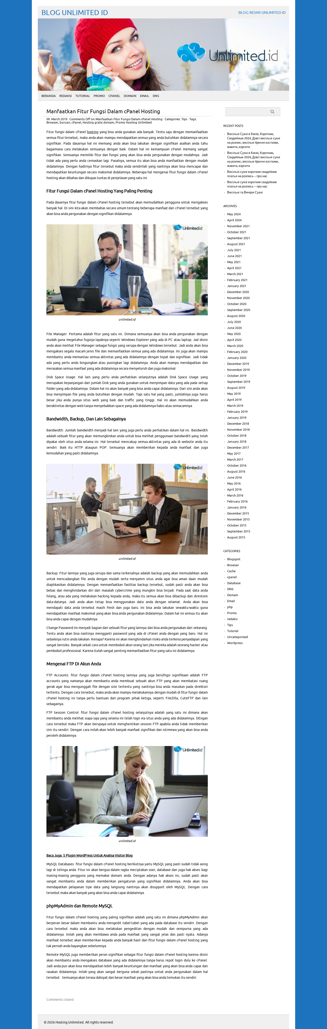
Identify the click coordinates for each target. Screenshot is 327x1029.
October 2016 (236, 465)
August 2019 (236, 388)
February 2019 (237, 411)
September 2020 (238, 310)
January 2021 (236, 286)
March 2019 (235, 405)
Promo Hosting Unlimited (134, 122)
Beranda (48, 96)
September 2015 (238, 531)
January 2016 (236, 507)
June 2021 (234, 256)
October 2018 (236, 435)
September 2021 (238, 238)
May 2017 (234, 453)
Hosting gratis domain (98, 122)
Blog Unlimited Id (74, 13)
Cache (231, 571)
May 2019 (234, 394)
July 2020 (234, 322)
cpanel (232, 577)
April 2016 (234, 489)
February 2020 (237, 352)
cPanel (76, 122)
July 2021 (234, 250)
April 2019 (234, 399)
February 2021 (237, 280)
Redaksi (65, 96)
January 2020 (236, 358)
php (230, 607)
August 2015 (236, 537)
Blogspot (233, 559)
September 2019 (238, 382)
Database (234, 583)
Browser (52, 122)
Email (144, 96)
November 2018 (238, 429)
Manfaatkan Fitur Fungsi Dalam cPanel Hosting (103, 111)
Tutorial (82, 96)
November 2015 (238, 519)
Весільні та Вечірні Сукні (245, 192)
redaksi (232, 619)
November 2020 (238, 298)
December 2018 (238, 423)
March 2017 (235, 459)
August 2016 (236, 471)
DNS (156, 96)
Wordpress (235, 643)
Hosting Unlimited (70, 1022)
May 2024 (234, 214)
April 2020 (234, 340)
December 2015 (238, 513)
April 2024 (234, 220)
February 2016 (237, 501)
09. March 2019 (56, 119)
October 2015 (236, 525)
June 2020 (234, 328)
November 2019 (238, 370)
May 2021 (234, 262)
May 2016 (234, 483)
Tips (184, 119)
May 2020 (234, 334)
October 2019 (236, 376)
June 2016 (234, 477)
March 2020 (235, 346)
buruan (65, 122)
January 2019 (236, 417)
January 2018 (236, 441)
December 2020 (238, 292)
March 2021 (235, 274)
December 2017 (238, 447)
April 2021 (234, 268)
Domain (130, 96)
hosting (92, 132)
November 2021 (238, 226)
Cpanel (114, 96)
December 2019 (238, 364)
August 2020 (236, 316)
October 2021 (236, 232)
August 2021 (236, 244)
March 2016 (235, 495)
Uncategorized (237, 637)
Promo (99, 96)
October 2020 (236, 304)
